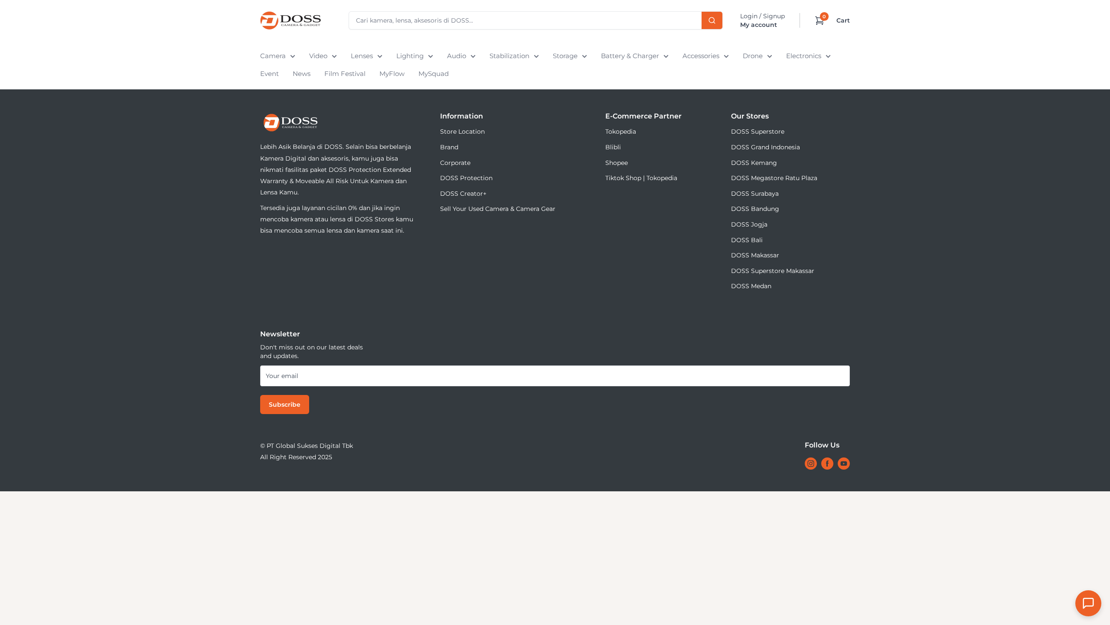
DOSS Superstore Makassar (772, 271)
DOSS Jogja (749, 224)
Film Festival (345, 73)
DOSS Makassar (755, 255)
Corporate (455, 163)
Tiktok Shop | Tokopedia (641, 178)
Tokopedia (620, 131)
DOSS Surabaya (755, 193)
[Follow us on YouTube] (844, 463)
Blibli (613, 147)
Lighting (410, 56)
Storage (565, 56)
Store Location (462, 131)
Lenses (362, 56)
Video (318, 56)
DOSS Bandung (755, 209)
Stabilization (509, 56)
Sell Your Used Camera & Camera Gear (497, 209)
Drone (753, 56)
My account (758, 25)
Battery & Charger (630, 56)
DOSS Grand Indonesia (765, 147)
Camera (273, 56)
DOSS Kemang (754, 163)
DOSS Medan (751, 286)
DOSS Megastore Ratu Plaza (774, 178)
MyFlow (392, 73)
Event (269, 73)
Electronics (803, 56)
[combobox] (536, 20)
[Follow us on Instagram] (811, 463)
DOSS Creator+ (463, 193)
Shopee (616, 163)
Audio (456, 56)
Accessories (700, 56)
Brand (449, 147)
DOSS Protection (466, 178)
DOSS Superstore (757, 131)
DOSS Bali (747, 240)
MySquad (433, 73)
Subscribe (284, 404)
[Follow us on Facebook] (827, 463)
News (301, 73)
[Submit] (712, 20)
